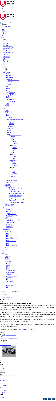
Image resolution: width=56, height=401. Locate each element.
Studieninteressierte (4, 31)
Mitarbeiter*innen (4, 33)
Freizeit (4, 63)
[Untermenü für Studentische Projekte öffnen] (10, 185)
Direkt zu (3, 38)
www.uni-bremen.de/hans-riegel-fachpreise (29, 329)
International (7, 273)
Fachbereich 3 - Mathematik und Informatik (5, 26)
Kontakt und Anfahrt (5, 42)
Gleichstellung (5, 41)
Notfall (3, 384)
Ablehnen (49, 399)
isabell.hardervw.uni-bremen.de (9, 335)
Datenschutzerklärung (3, 399)
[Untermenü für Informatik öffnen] (7, 218)
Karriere (7, 286)
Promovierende (3, 30)
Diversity (7, 266)
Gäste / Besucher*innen (8, 261)
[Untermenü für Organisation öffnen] (8, 73)
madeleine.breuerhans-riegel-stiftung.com (10, 342)
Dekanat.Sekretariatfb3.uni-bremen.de (10, 375)
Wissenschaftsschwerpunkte (6, 57)
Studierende (3, 389)
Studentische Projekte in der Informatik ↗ (8, 47)
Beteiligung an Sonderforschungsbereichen (8, 52)
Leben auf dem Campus (6, 60)
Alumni (3, 35)
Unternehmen (3, 34)
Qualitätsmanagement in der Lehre (7, 49)
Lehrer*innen (3, 32)
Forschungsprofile (5, 51)
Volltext (2, 23)
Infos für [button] (3, 253)
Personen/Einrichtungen (4, 24)
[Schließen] (3, 207)
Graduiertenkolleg (5, 54)
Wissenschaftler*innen (7, 259)
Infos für (3, 29)
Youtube (3, 396)
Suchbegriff (1, 22)
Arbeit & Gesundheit (5, 62)
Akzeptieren (53, 399)
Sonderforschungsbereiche (6, 56)
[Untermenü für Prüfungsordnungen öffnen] (11, 113)
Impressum (3, 383)
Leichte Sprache (4, 385)
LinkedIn (3, 397)
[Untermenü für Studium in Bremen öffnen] (11, 117)
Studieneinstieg (8, 268)
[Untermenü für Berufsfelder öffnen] (9, 97)
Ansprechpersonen (2, 380)
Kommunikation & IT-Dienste (7, 61)
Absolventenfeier (5, 50)
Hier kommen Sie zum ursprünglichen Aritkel (5, 345)
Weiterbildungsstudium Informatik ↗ (7, 48)
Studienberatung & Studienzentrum (7, 46)
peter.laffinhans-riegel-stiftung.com (9, 338)
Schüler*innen (6, 257)
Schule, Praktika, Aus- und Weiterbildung (8, 40)
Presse (2, 393)
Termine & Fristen (5, 45)
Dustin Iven (5, 359)
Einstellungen (45, 399)
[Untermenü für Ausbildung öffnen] (9, 91)
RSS (0, 360)
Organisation (7, 264)
